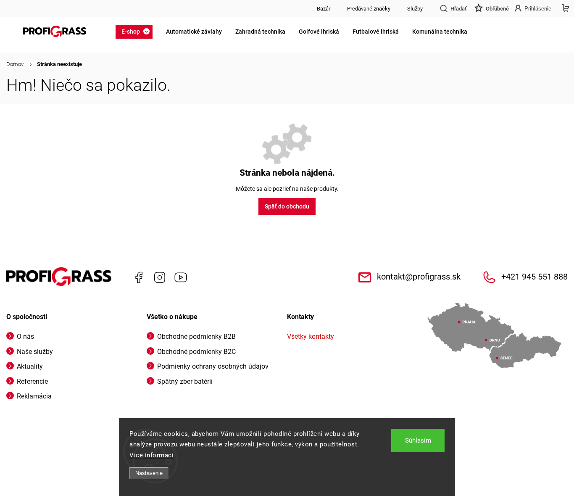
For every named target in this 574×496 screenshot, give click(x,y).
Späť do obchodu (287, 206)
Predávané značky (368, 8)
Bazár (323, 8)
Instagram (159, 277)
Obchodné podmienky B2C (196, 352)
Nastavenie (149, 473)
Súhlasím (418, 440)
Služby (415, 8)
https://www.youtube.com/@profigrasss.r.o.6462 (180, 277)
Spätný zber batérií (185, 381)
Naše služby (35, 352)
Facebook (138, 277)
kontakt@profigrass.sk (419, 277)
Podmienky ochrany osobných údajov (213, 366)
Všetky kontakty (310, 336)
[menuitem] (137, 32)
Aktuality (30, 366)
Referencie (32, 381)
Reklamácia (34, 396)
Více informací (151, 455)
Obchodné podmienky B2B (196, 336)
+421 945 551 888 (534, 277)
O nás (25, 336)
